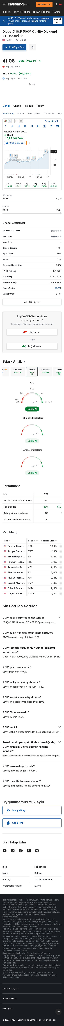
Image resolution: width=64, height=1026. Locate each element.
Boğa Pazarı (34, 346)
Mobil (5, 873)
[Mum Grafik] (5, 121)
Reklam (38, 873)
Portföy (6, 879)
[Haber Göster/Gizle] (21, 121)
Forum (40, 105)
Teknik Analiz (12, 361)
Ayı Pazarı (34, 332)
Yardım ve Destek (43, 879)
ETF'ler (7, 12)
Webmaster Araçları (12, 886)
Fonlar (56, 12)
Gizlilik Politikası (9, 998)
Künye (37, 886)
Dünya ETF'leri (41, 12)
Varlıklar (20, 113)
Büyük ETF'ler (22, 12)
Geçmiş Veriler (34, 113)
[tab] (18, 371)
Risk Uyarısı (7, 1008)
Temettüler (49, 113)
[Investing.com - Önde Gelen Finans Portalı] (18, 4)
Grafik (17, 105)
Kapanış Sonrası (13, 78)
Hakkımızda (40, 866)
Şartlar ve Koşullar (10, 988)
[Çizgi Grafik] (10, 121)
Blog (4, 866)
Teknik (29, 105)
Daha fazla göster (32, 302)
